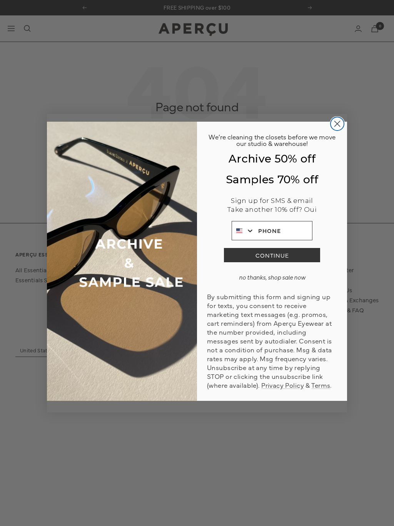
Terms (320, 384)
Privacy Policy (282, 384)
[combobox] (243, 230)
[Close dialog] (337, 124)
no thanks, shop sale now (272, 277)
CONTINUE (272, 255)
